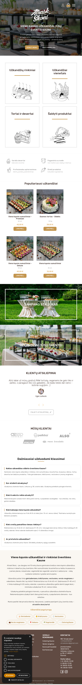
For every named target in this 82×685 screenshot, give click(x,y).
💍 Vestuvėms (58, 616)
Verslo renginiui (48, 644)
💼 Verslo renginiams (16, 622)
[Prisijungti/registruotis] (62, 5)
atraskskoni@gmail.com (69, 643)
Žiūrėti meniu (32, 47)
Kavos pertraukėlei (49, 647)
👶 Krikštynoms (41, 616)
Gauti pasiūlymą (48, 47)
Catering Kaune (48, 641)
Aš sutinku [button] (10, 675)
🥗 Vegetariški (49, 622)
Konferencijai (47, 650)
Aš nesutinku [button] (23, 675)
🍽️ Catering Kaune (66, 622)
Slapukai (50, 683)
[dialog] (17, 659)
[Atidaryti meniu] (74, 5)
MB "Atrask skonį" (38, 681)
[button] (17, 680)
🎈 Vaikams (34, 622)
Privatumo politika (41, 683)
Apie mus (32, 683)
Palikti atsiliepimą (39, 412)
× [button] (29, 636)
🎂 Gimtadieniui (24, 616)
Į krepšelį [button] (20, 229)
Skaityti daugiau (13, 651)
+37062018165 (66, 641)
